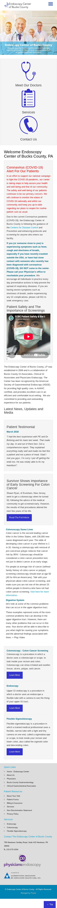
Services (10, 807)
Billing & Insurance (14, 803)
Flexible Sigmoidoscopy (17, 831)
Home (9, 771)
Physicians (11, 779)
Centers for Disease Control (24, 227)
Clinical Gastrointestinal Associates (21, 786)
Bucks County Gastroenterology (20, 782)
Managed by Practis (28, 893)
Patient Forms (13, 799)
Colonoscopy (12, 827)
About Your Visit (13, 796)
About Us (10, 775)
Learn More (14, 675)
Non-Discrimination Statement (19, 810)
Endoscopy (11, 824)
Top (51, 904)
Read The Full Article (19, 517)
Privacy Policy (12, 814)
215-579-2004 (12, 849)
